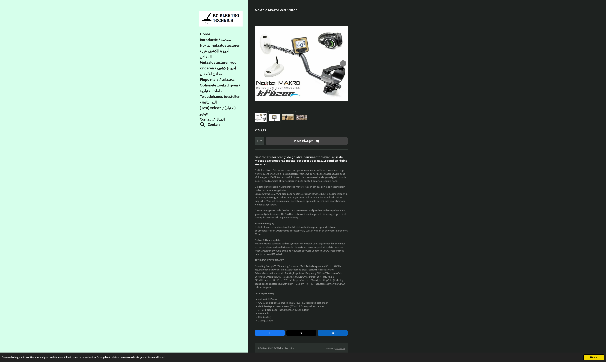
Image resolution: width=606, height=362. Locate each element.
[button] (261, 117)
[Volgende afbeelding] (343, 63)
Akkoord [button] (593, 357)
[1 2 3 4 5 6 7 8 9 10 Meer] (259, 141)
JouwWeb (340, 348)
